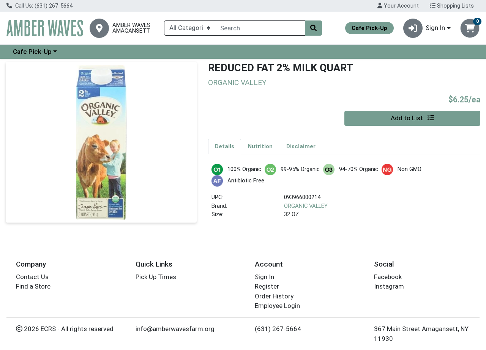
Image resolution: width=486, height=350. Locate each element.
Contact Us (32, 277)
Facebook (388, 277)
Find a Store (33, 286)
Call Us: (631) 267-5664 (43, 5)
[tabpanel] (344, 195)
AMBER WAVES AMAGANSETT (131, 28)
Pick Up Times (156, 277)
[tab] (224, 146)
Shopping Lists (455, 5)
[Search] (313, 28)
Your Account (400, 5)
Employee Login (277, 305)
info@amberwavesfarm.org (175, 329)
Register (267, 286)
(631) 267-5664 (278, 329)
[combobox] (260, 28)
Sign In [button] (435, 27)
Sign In (264, 277)
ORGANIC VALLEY (306, 205)
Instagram (389, 286)
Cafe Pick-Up (32, 51)
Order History (274, 296)
